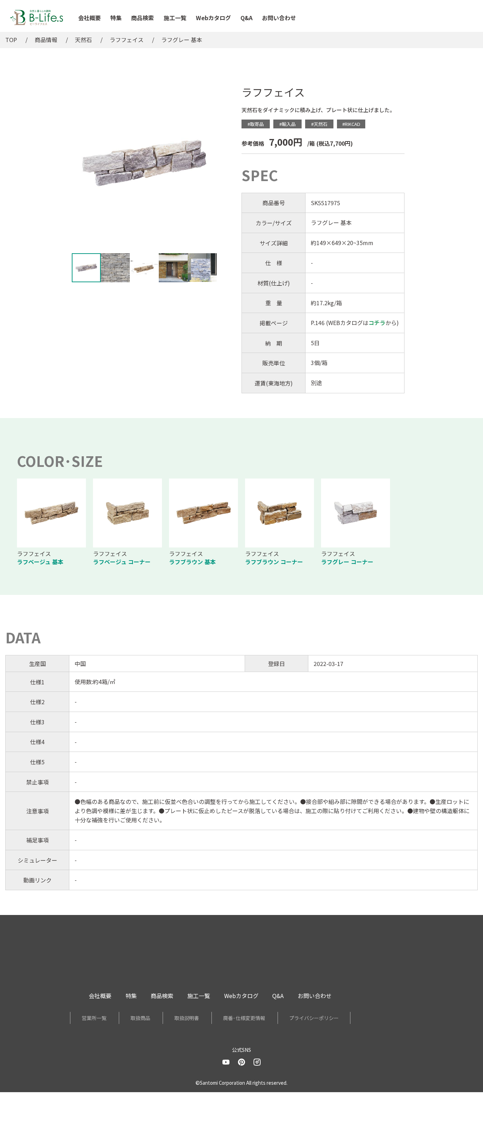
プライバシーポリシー (314, 1017)
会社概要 (89, 18)
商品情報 (46, 39)
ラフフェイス (127, 39)
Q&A (246, 18)
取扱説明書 (186, 1017)
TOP (11, 39)
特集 (116, 18)
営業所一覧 (94, 1017)
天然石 (83, 39)
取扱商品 (140, 1017)
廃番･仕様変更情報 (244, 1017)
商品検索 (142, 18)
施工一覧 (175, 18)
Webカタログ (213, 18)
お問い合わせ (279, 18)
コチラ (376, 322)
